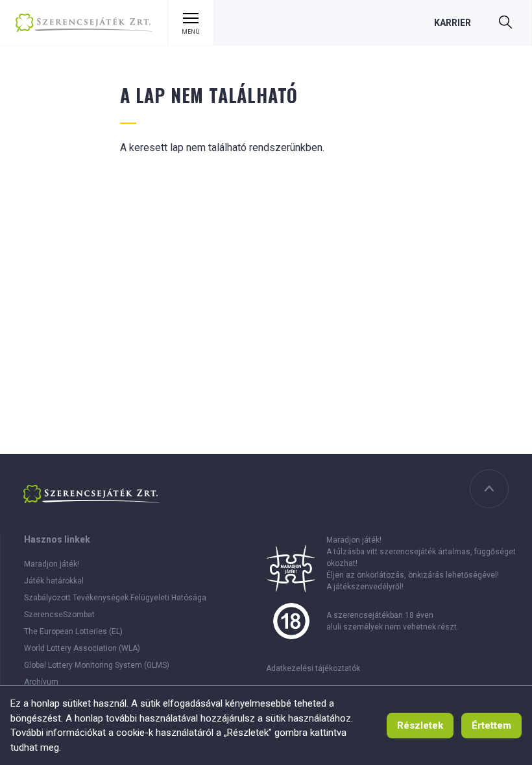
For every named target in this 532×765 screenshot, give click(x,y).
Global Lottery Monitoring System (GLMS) (96, 665)
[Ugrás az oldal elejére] (489, 488)
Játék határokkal (54, 580)
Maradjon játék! (51, 564)
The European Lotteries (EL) (73, 631)
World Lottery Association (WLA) (82, 648)
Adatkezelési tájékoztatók (313, 668)
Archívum (41, 682)
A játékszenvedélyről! (365, 586)
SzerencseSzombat (59, 614)
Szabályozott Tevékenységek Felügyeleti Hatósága (115, 597)
